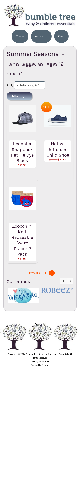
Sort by (10, 85)
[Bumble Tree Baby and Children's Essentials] (40, 25)
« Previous (33, 273)
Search (40, 324)
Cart (61, 36)
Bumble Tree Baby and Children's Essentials (47, 354)
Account (41, 36)
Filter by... (19, 96)
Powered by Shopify (40, 364)
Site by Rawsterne (40, 361)
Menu (20, 36)
